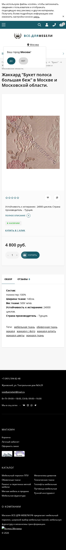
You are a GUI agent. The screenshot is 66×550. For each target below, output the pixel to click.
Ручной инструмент (44, 493)
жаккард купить (46, 331)
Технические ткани (44, 479)
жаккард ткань (35, 335)
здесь (36, 16)
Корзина (6, 437)
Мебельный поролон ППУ (15, 475)
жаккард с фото (26, 331)
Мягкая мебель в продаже (15, 491)
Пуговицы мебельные (45, 488)
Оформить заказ (10, 446)
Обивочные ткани (11, 479)
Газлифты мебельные (45, 484)
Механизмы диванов (45, 475)
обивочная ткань (47, 327)
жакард (10, 331)
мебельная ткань (24, 327)
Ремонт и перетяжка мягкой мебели (16, 485)
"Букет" (55, 62)
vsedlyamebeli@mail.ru (13, 391)
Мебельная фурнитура (14, 495)
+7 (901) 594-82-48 (11, 378)
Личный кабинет (10, 441)
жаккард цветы (15, 335)
